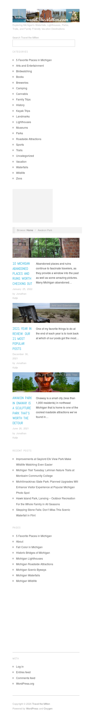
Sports (20, 144)
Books (20, 77)
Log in (20, 666)
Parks (19, 133)
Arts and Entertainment (30, 65)
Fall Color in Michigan (29, 547)
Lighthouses (23, 122)
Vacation (21, 161)
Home (30, 230)
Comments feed (25, 678)
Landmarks (23, 116)
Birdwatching (24, 71)
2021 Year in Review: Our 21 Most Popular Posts (22, 338)
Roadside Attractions (28, 139)
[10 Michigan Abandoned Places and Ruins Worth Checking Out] (46, 249)
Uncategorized (25, 156)
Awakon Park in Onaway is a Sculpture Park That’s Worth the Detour (22, 410)
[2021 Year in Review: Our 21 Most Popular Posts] (46, 314)
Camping (21, 88)
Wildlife (20, 173)
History (20, 105)
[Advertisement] (33, 206)
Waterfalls (22, 167)
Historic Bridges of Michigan (33, 552)
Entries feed (23, 672)
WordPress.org (25, 683)
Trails (19, 150)
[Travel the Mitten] (46, 15)
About (19, 541)
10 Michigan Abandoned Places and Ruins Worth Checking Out (22, 273)
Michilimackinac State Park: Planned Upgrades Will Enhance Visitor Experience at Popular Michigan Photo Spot (47, 486)
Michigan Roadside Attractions (34, 564)
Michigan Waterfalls (28, 575)
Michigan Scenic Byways (31, 569)
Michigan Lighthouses (29, 558)
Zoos (19, 178)
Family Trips (23, 99)
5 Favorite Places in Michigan (34, 60)
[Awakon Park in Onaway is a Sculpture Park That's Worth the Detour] (46, 383)
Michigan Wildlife (26, 581)
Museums (22, 127)
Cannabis (22, 94)
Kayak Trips (23, 111)
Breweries (22, 82)
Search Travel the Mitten (26, 37)
